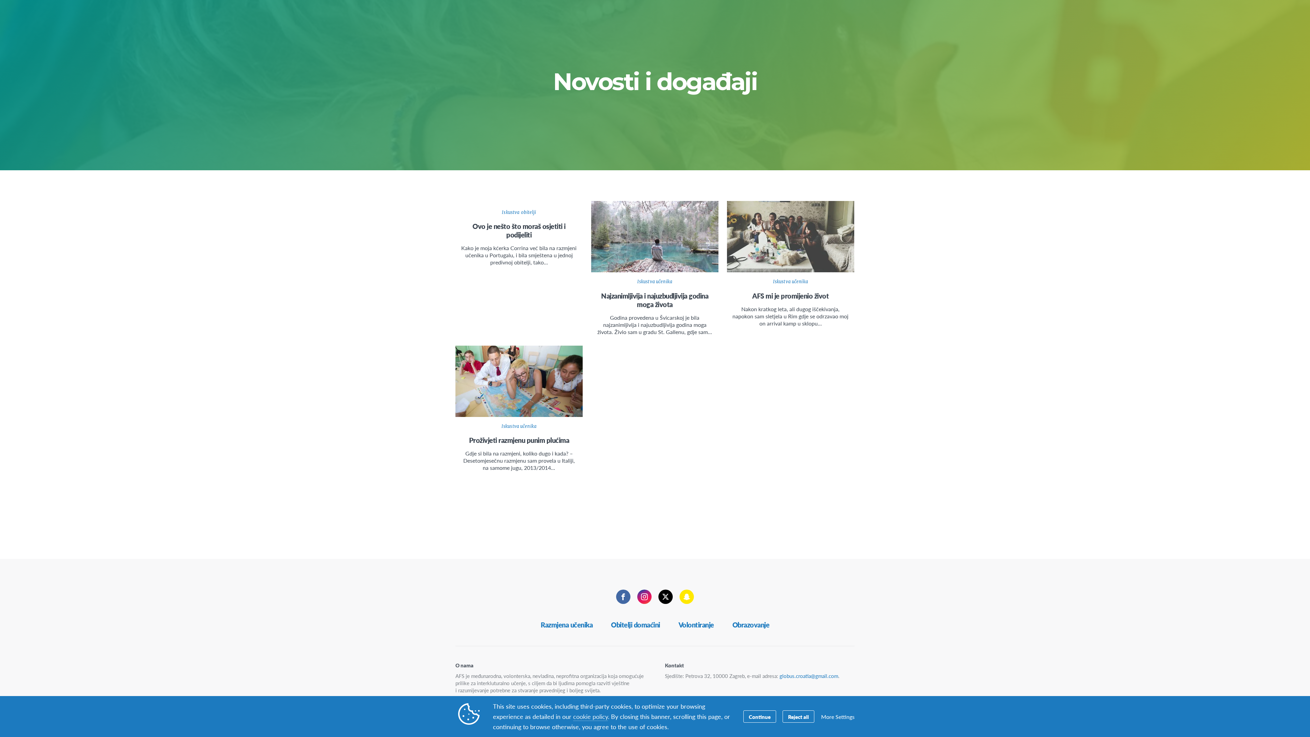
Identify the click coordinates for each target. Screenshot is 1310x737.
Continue (760, 716)
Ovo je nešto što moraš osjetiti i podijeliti (519, 230)
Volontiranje (696, 625)
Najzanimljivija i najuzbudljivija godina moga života (654, 300)
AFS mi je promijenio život (790, 296)
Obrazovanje (751, 625)
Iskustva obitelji (519, 212)
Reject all (798, 716)
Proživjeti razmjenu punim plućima (519, 440)
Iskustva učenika (654, 282)
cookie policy (590, 716)
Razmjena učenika (567, 625)
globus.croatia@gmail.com (809, 675)
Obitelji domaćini (635, 625)
